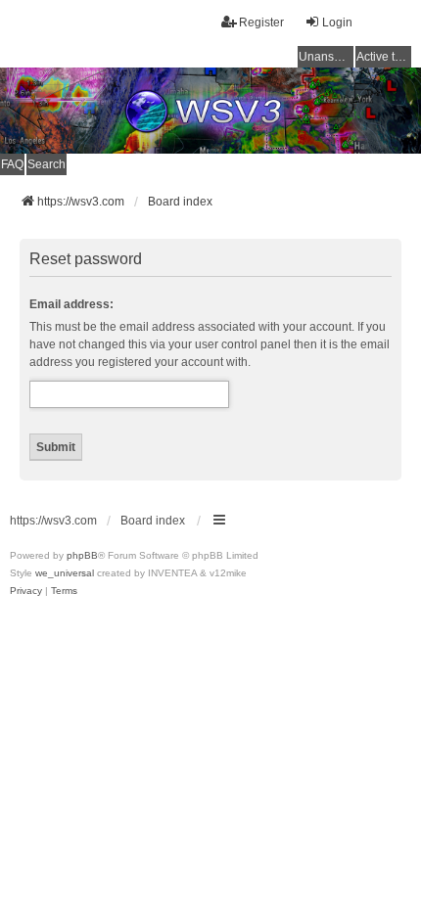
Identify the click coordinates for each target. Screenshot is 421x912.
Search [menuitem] (46, 164)
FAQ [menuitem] (12, 164)
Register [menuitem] (261, 22)
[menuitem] (26, 591)
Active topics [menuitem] (383, 57)
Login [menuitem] (337, 22)
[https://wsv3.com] (210, 110)
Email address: (71, 304)
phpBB (82, 555)
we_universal (64, 573)
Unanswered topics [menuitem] (326, 57)
